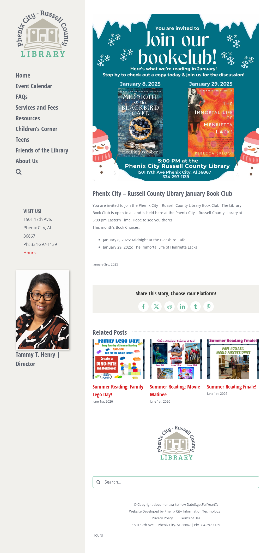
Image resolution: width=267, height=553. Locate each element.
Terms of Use (190, 518)
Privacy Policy (163, 518)
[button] (42, 171)
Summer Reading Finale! (210, 386)
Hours (29, 253)
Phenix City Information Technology (192, 511)
